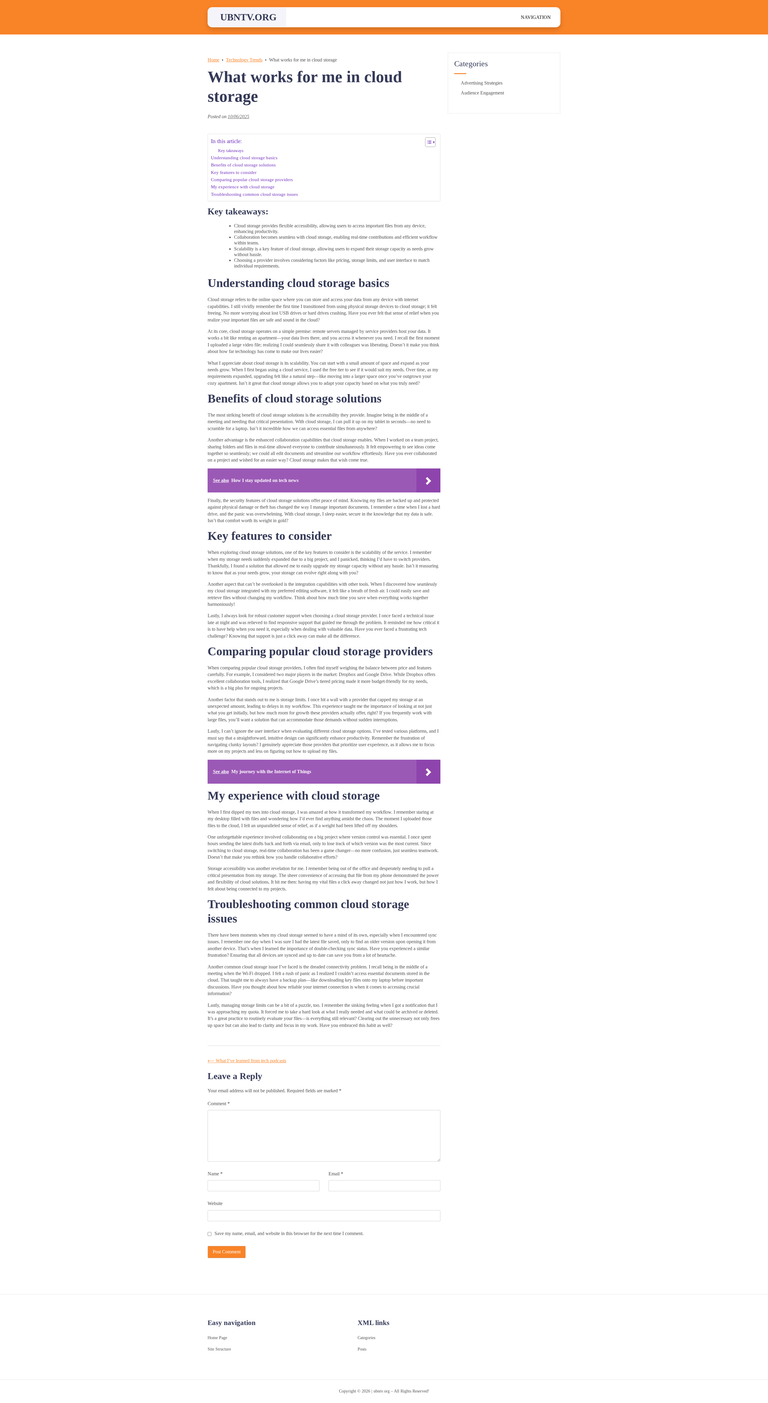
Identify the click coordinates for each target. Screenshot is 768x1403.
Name (215, 1173)
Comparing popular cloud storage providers (252, 179)
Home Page (217, 1337)
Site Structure (219, 1349)
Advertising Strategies (481, 82)
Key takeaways (230, 150)
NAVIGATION (536, 17)
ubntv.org (248, 17)
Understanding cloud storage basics (244, 157)
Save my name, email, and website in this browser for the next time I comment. (289, 1233)
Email (335, 1173)
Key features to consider (233, 172)
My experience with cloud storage (242, 186)
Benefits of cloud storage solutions (243, 164)
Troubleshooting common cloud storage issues (254, 194)
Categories (366, 1337)
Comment (219, 1103)
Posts (362, 1349)
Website (215, 1203)
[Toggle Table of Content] (427, 142)
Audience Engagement (482, 92)
